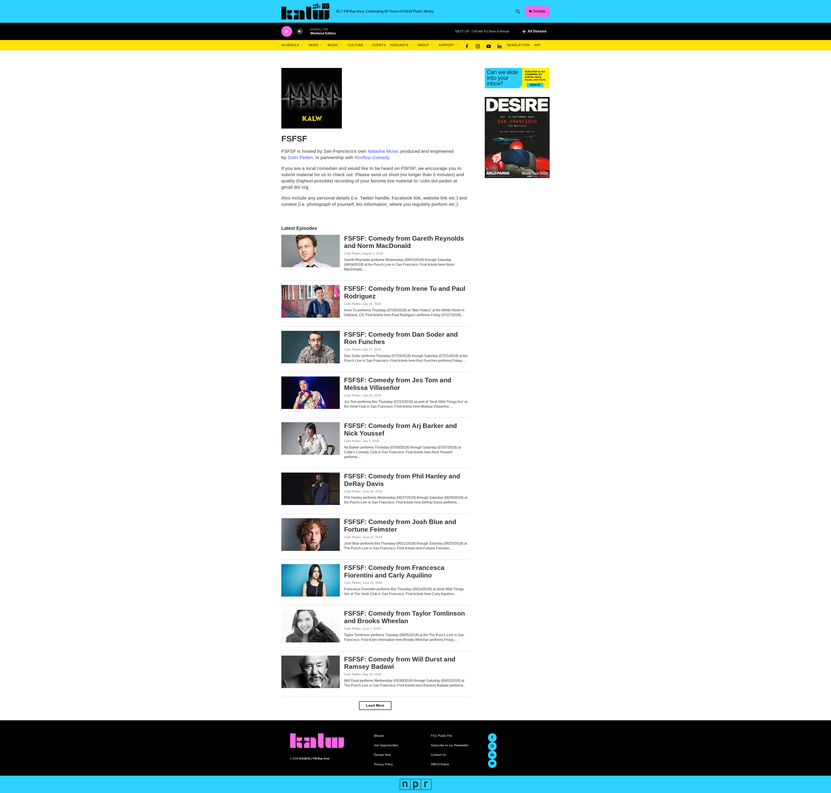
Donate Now (382, 754)
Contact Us (438, 754)
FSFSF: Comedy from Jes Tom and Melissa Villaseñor (397, 383)
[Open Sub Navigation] (302, 45)
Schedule (290, 45)
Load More (375, 705)
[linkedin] (499, 45)
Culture (355, 45)
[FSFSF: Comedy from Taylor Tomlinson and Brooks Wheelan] (310, 626)
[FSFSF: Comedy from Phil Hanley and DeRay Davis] (310, 489)
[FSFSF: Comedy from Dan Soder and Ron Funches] (310, 347)
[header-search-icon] (518, 11)
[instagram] (478, 45)
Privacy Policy (383, 764)
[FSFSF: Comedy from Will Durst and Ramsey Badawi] (310, 672)
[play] (286, 31)
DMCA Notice (440, 764)
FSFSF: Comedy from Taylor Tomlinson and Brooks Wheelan (404, 617)
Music (333, 45)
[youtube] (488, 45)
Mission (379, 735)
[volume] (299, 31)
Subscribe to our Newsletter (450, 745)
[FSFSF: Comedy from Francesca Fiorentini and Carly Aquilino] (310, 580)
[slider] (306, 31)
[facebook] (467, 45)
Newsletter (518, 45)
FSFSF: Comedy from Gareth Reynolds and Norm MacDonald (404, 242)
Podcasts (399, 45)
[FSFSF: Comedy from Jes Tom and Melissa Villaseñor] (310, 392)
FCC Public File (441, 735)
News (313, 45)
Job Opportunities (386, 745)
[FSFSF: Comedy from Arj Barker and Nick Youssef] (310, 438)
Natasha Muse (383, 151)
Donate (539, 11)
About (423, 45)
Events (379, 45)
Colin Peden (300, 157)
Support (446, 45)
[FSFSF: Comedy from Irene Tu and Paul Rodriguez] (310, 301)
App (537, 45)
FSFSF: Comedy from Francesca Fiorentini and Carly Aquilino (394, 571)
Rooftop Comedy (372, 157)
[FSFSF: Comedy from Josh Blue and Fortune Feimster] (310, 534)
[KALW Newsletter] (517, 78)
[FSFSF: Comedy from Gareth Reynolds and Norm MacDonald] (310, 251)
